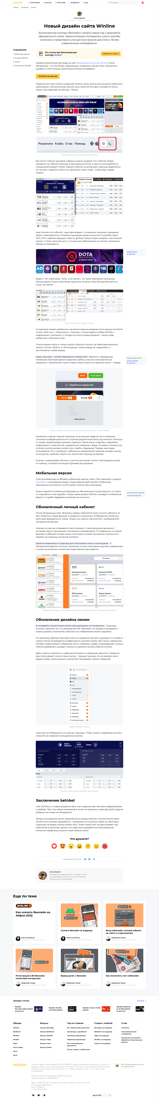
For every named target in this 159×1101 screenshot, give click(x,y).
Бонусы (48, 2)
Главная (15, 7)
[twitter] (39, 1095)
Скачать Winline (134, 495)
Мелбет (16, 1040)
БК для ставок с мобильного (78, 1050)
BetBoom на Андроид (103, 1032)
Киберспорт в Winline (132, 253)
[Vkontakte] (85, 859)
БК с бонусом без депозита (78, 1028)
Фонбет (16, 1036)
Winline (33, 7)
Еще (86, 2)
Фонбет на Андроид (102, 1040)
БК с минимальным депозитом (75, 1044)
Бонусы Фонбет (46, 1036)
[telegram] (44, 1095)
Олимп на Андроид (102, 1043)
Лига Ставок (18, 1047)
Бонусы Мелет (46, 1047)
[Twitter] (89, 859)
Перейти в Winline (47, 76)
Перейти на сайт (110, 54)
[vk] (33, 1095)
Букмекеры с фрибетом (77, 1032)
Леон (15, 1051)
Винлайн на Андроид (103, 1028)
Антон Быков (79, 18)
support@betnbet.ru (44, 1085)
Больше (140, 1001)
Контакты (125, 1028)
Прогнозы (61, 2)
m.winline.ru (42, 482)
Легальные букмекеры (76, 1036)
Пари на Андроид (101, 1036)
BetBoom (17, 1032)
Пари (15, 1043)
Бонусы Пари (45, 1040)
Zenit (15, 1055)
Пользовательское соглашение (128, 1033)
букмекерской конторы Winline (92, 63)
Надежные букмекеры (76, 1040)
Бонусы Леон (45, 1043)
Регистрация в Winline (132, 362)
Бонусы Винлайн (47, 1028)
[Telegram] (94, 859)
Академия (74, 2)
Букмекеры (35, 2)
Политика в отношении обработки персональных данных (131, 1040)
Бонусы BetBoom (47, 1032)
